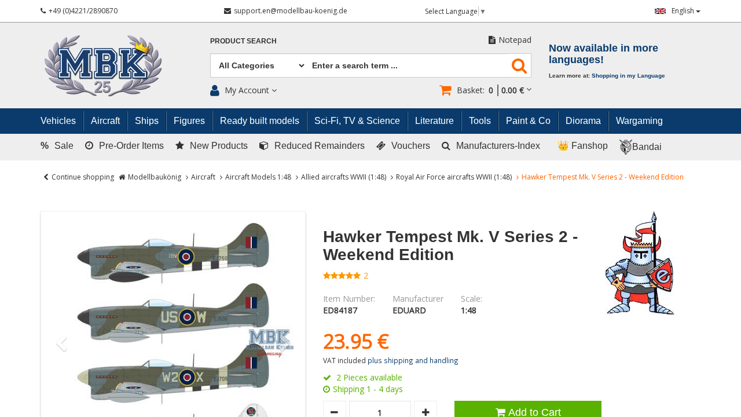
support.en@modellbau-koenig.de (290, 11)
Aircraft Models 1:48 (258, 177)
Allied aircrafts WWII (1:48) (343, 177)
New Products (219, 146)
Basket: (490, 90)
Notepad (514, 39)
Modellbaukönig (154, 177)
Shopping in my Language (628, 75)
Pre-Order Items (131, 146)
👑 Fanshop (582, 146)
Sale (57, 146)
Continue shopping (83, 177)
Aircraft (203, 177)
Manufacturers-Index (498, 146)
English (684, 11)
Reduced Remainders (319, 146)
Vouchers (410, 146)
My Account (247, 90)
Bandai (647, 147)
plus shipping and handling (413, 360)
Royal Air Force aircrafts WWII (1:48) (454, 177)
